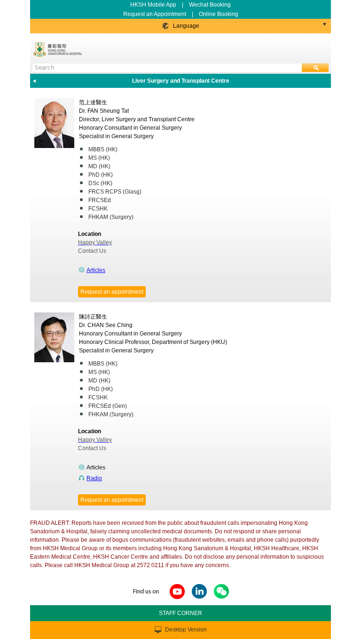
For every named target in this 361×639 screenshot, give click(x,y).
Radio (94, 478)
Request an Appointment (155, 14)
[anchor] (177, 599)
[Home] (58, 49)
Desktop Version (186, 629)
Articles (95, 270)
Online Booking (218, 14)
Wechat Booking (210, 4)
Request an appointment (111, 291)
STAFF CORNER (180, 613)
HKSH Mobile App (153, 4)
